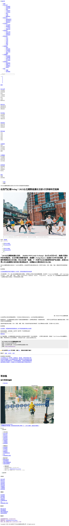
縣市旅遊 (5, 36)
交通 (7, 15)
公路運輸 (8, 57)
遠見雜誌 (5, 448)
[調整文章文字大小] (4, 252)
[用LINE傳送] (6, 243)
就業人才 (8, 64)
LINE (9, 350)
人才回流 (8, 27)
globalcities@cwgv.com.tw (15, 468)
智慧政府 (8, 34)
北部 (7, 39)
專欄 (7, 70)
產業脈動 (8, 63)
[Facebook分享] (7, 244)
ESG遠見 (5, 450)
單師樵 (5, 239)
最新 (4, 3)
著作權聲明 (6, 460)
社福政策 (8, 10)
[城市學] (3, 1)
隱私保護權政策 (7, 462)
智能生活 (8, 33)
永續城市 (5, 46)
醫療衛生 (8, 16)
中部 (7, 40)
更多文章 (5, 383)
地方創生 (5, 23)
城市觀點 (8, 71)
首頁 (4, 181)
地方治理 (5, 5)
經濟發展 (5, 61)
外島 (7, 44)
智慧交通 (8, 32)
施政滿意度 (8, 19)
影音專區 (5, 447)
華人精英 (3, 497)
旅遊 (4, 183)
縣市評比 (5, 17)
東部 (7, 43)
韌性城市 (8, 48)
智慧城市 (5, 30)
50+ (4, 454)
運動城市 (8, 22)
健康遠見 (5, 451)
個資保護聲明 (6, 463)
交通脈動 (5, 54)
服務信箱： (3, 520)
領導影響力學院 (7, 455)
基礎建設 (8, 65)
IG (19, 350)
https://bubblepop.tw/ (10, 346)
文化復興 (8, 24)
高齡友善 (8, 29)
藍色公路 (8, 58)
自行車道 (8, 60)
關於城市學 (6, 459)
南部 (7, 41)
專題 (4, 68)
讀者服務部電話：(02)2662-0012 (8, 518)
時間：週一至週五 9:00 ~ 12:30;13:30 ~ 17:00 (11, 521)
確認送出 (3, 333)
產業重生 (8, 26)
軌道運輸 (8, 56)
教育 (7, 9)
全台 (7, 37)
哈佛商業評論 (6, 452)
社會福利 (8, 50)
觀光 (7, 13)
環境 (7, 47)
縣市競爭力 (8, 20)
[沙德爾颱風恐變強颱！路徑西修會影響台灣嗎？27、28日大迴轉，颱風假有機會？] (34, 405)
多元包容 (8, 51)
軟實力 (7, 67)
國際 (7, 53)
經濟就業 (8, 7)
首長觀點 (8, 6)
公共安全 (8, 12)
